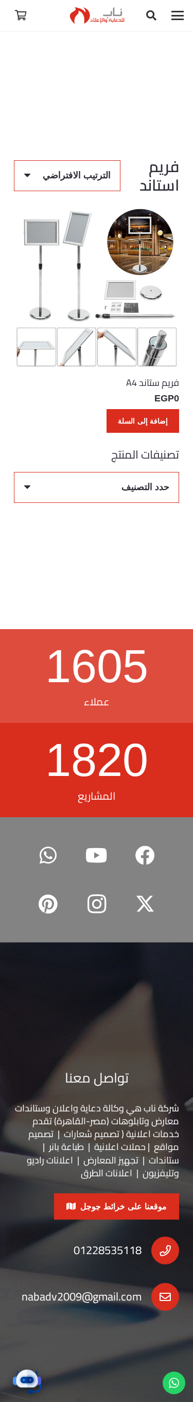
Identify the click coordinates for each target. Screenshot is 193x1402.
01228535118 (108, 1250)
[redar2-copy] (96, 15)
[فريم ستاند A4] (96, 286)
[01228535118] (160, 1250)
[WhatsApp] (48, 855)
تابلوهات (127, 1120)
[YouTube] (96, 855)
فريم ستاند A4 (152, 382)
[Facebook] (145, 855)
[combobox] (96, 487)
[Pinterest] (48, 904)
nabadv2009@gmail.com (82, 1296)
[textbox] (145, 487)
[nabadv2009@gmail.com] (160, 1297)
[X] (145, 904)
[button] (177, 15)
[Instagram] (96, 904)
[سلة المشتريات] (20, 15)
